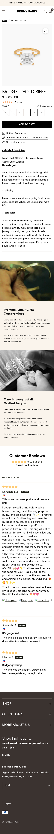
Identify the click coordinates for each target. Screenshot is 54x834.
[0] (50, 11)
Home (4, 20)
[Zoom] (45, 31)
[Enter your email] (49, 785)
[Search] (45, 11)
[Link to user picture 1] (9, 606)
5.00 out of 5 (34, 462)
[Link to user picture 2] (26, 606)
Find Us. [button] (6, 755)
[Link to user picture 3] (42, 606)
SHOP (7, 703)
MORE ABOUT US (16, 725)
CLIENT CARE (13, 714)
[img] (9, 487)
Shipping (35, 202)
